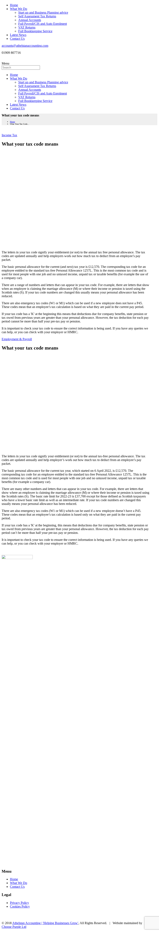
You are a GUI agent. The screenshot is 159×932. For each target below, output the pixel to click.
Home (14, 5)
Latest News (18, 35)
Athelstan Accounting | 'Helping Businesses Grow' (45, 923)
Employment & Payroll (17, 339)
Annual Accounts (29, 20)
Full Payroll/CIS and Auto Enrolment (42, 23)
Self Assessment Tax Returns (37, 16)
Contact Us (17, 38)
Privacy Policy (19, 902)
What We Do (18, 9)
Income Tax (9, 135)
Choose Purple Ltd (14, 926)
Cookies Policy (20, 906)
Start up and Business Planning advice (43, 12)
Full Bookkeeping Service (35, 31)
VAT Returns (26, 27)
